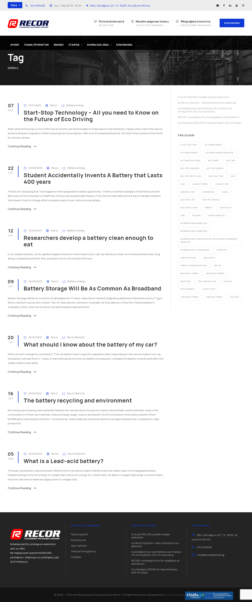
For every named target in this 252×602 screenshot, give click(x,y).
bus (233, 176)
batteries (213, 160)
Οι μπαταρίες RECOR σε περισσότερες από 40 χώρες (210, 123)
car (183, 184)
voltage (234, 297)
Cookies (76, 557)
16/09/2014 (35, 393)
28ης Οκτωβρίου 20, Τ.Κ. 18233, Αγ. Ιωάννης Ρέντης (120, 5)
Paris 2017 (222, 250)
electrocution (189, 207)
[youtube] (237, 5)
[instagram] (243, 5)
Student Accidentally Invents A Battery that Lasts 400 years (93, 178)
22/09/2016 (35, 168)
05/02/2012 (35, 453)
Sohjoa (228, 281)
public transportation (194, 265)
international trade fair (194, 231)
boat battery (216, 176)
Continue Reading (19, 146)
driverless (208, 192)
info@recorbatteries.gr (211, 555)
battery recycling (191, 176)
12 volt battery (189, 144)
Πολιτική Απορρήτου (83, 551)
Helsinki (196, 215)
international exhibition (194, 223)
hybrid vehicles (216, 215)
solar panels (188, 289)
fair (183, 215)
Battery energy (75, 105)
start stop (208, 289)
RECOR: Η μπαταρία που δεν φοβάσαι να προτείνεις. (209, 117)
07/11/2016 (34, 105)
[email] (217, 5)
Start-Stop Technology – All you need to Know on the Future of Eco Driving (91, 116)
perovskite (209, 257)
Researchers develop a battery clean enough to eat (88, 241)
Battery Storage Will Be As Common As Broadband (92, 288)
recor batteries (190, 273)
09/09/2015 (35, 281)
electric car (188, 199)
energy (208, 207)
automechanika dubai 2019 (219, 152)
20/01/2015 (35, 337)
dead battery (188, 192)
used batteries (214, 297)
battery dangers (190, 168)
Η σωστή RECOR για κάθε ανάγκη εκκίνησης (203, 97)
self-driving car (207, 281)
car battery (222, 184)
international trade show (195, 250)
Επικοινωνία (78, 540)
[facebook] (224, 5)
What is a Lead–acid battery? (64, 461)
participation (188, 257)
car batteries (200, 184)
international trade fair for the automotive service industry (209, 240)
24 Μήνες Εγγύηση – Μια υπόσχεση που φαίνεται (207, 102)
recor (217, 265)
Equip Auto (226, 207)
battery (230, 160)
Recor (53, 105)
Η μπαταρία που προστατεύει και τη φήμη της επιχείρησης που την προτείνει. (205, 110)
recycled (186, 281)
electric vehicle (211, 199)
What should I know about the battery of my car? (90, 344)
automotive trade (190, 160)
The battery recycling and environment (78, 400)
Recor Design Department (181, 594)
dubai (225, 192)
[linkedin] (230, 5)
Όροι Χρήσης (79, 545)
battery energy (215, 168)
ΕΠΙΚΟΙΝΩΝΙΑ (232, 23)
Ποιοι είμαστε (79, 534)
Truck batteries (190, 297)
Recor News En (76, 337)
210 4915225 (37, 5)
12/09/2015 (35, 230)
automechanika (213, 144)
